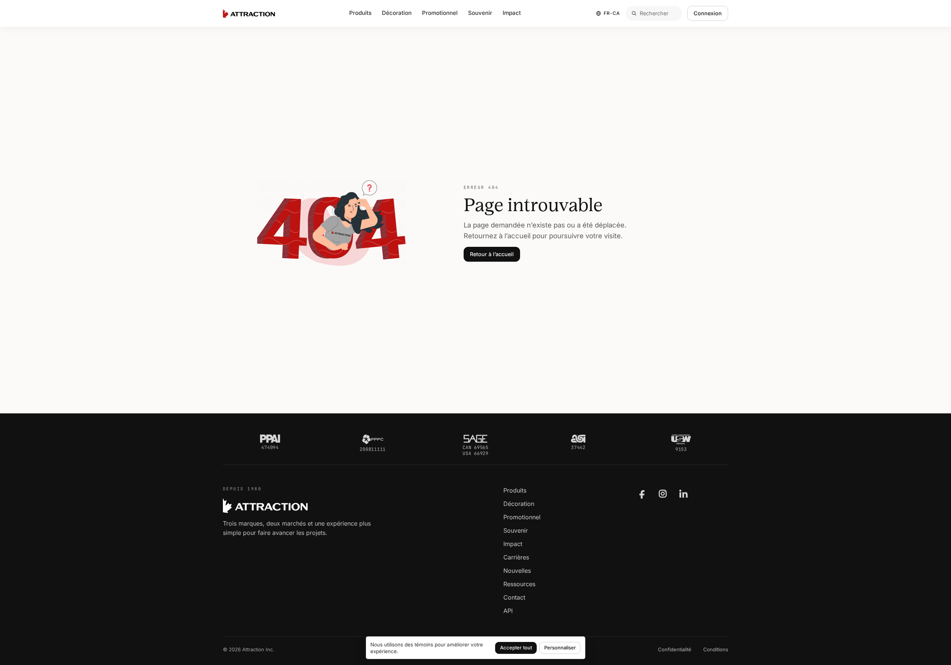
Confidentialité (674, 649)
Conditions (715, 649)
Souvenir (515, 530)
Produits (514, 490)
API (508, 610)
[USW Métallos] (681, 439)
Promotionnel (522, 517)
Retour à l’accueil (492, 254)
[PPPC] (372, 439)
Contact (514, 597)
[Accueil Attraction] (249, 13)
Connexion (708, 13)
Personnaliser (560, 648)
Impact (512, 12)
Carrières (516, 557)
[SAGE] (475, 439)
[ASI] (578, 439)
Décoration (397, 12)
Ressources (519, 584)
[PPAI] (270, 439)
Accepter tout (516, 648)
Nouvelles (517, 570)
